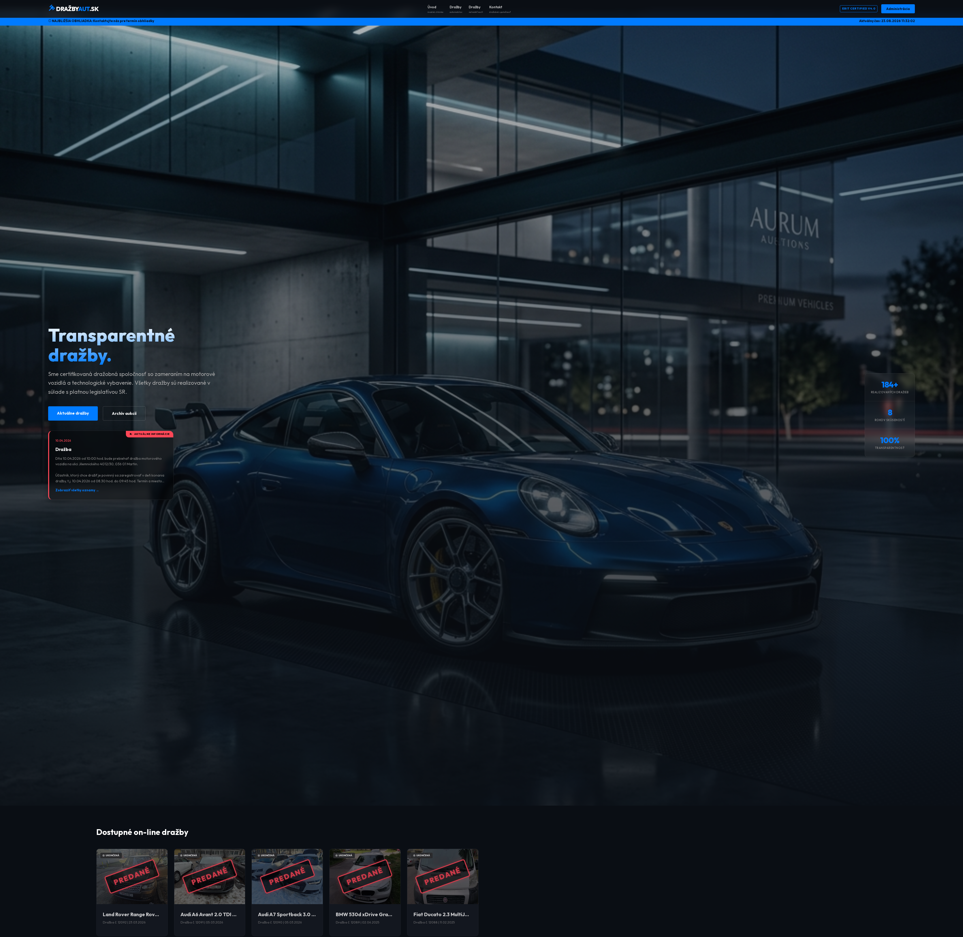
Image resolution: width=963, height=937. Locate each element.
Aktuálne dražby (73, 413)
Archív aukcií (124, 413)
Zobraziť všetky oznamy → (77, 490)
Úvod (435, 9)
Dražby (456, 9)
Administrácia (898, 9)
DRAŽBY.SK (77, 9)
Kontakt (500, 9)
